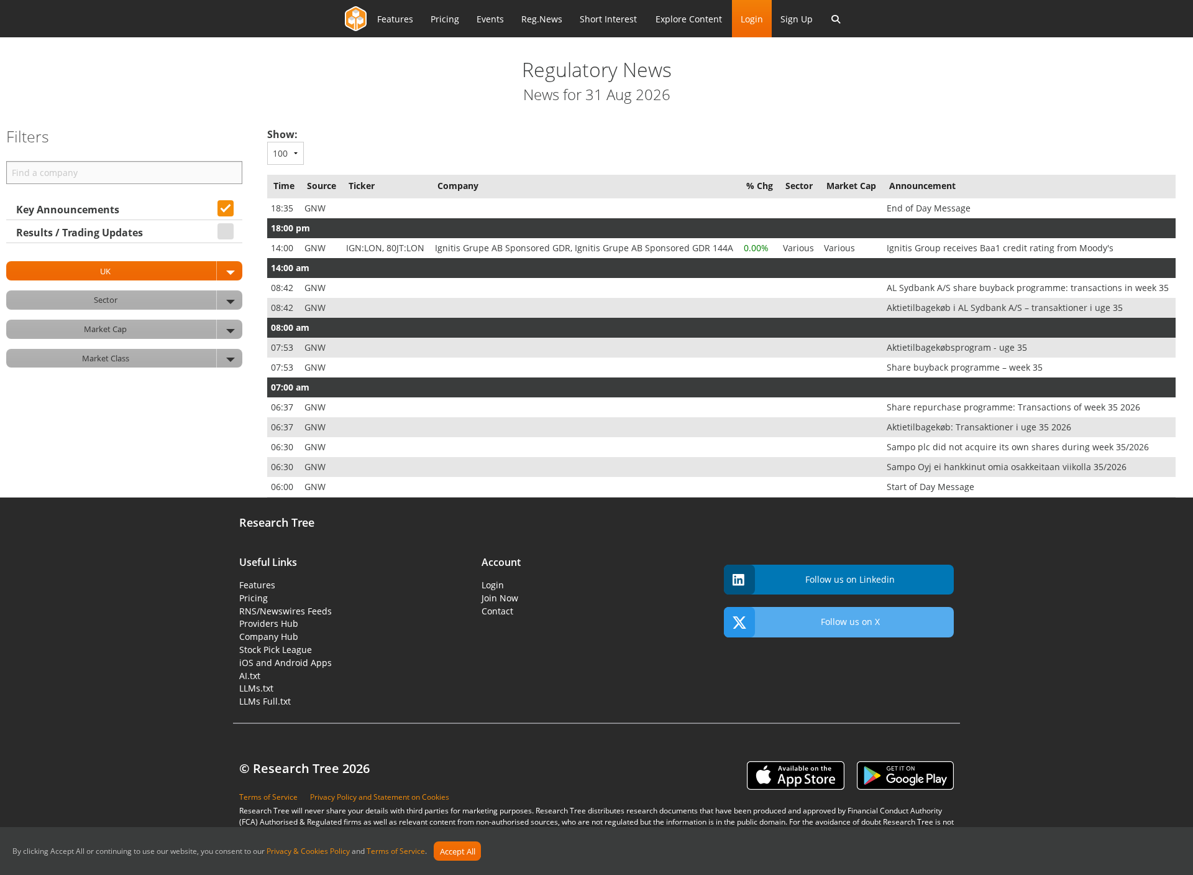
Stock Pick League (275, 649)
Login (752, 19)
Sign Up (796, 19)
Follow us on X (850, 621)
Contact (497, 611)
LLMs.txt (256, 688)
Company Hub (268, 636)
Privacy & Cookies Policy (308, 851)
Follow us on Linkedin (850, 579)
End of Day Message (930, 208)
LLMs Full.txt (265, 701)
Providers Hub (268, 623)
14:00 (283, 248)
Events (490, 19)
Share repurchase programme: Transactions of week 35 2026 (1015, 407)
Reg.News (541, 19)
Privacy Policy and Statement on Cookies (379, 797)
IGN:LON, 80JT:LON (386, 248)
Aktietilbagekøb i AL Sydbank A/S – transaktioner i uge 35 (1006, 307)
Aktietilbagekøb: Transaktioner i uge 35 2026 (980, 427)
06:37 (283, 407)
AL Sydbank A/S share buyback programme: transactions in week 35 (1029, 288)
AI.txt (249, 676)
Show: (282, 134)
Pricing (445, 19)
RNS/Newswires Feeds (285, 611)
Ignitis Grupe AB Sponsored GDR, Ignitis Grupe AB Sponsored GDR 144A (585, 248)
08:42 (283, 288)
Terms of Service (396, 851)
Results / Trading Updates (79, 232)
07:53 (283, 347)
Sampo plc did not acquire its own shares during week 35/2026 (1019, 447)
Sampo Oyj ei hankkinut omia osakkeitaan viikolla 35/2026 (1008, 467)
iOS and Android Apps (285, 663)
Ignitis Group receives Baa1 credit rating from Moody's (1001, 248)
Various (799, 248)
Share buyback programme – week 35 (966, 367)
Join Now (500, 598)
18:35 (283, 208)
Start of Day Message (932, 487)
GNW (316, 208)
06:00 (283, 487)
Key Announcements (67, 209)
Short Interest (608, 19)
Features (395, 19)
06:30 (283, 447)
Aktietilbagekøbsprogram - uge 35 (958, 347)
